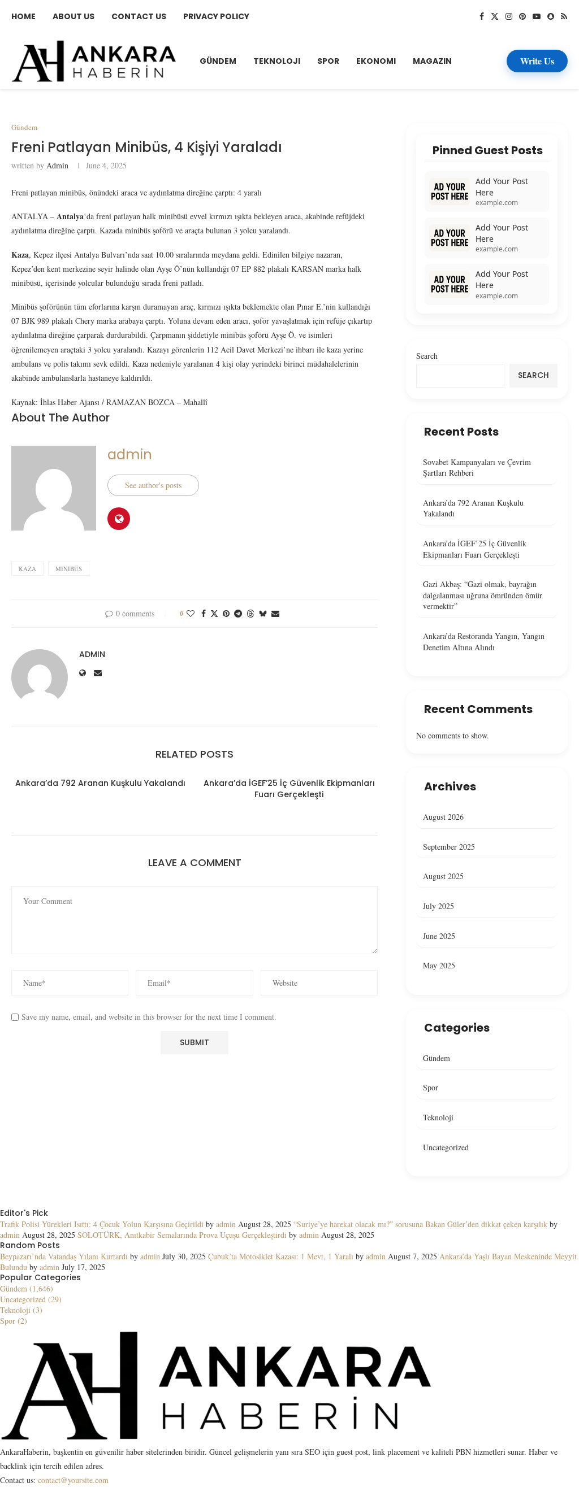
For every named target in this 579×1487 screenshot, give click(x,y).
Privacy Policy (216, 16)
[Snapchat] (551, 16)
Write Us (537, 60)
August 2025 (443, 876)
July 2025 (438, 906)
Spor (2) (13, 1320)
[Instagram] (509, 16)
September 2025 (449, 846)
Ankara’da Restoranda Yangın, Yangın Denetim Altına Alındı (484, 642)
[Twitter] (494, 16)
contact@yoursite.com (73, 1480)
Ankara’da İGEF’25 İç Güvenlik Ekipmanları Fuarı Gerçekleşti (289, 788)
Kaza (27, 568)
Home (23, 16)
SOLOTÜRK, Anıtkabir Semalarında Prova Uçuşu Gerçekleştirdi (182, 1234)
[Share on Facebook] (203, 613)
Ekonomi (376, 61)
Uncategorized (446, 1147)
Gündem (218, 61)
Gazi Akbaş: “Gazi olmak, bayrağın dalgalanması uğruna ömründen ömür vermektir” (482, 595)
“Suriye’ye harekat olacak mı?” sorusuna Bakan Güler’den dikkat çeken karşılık (420, 1224)
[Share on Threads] (250, 613)
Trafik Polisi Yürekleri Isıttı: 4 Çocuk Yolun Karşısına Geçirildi (102, 1224)
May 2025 (439, 965)
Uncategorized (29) (31, 1299)
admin (57, 165)
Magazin (432, 61)
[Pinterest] (522, 16)
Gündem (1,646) (26, 1288)
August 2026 (443, 816)
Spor (328, 61)
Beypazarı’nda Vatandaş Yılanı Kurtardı (64, 1256)
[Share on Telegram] (238, 613)
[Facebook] (482, 16)
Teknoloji (276, 61)
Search (427, 355)
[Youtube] (536, 16)
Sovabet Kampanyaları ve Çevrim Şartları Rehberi (477, 467)
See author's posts (153, 485)
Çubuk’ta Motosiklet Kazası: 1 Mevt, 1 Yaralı (280, 1256)
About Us (73, 16)
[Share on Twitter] (214, 613)
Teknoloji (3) (21, 1310)
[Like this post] (191, 613)
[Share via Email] (275, 613)
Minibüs (68, 568)
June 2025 (439, 936)
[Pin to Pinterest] (226, 613)
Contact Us (138, 16)
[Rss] (564, 16)
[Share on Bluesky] (263, 613)
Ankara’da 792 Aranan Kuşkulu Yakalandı (100, 783)
